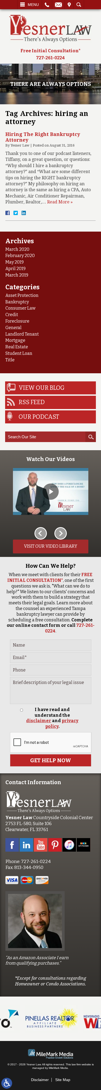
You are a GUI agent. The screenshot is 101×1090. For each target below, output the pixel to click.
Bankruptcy (17, 301)
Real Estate (16, 346)
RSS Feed (32, 402)
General (13, 327)
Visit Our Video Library (50, 546)
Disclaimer (40, 1080)
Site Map (62, 1080)
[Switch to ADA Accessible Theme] (6, 1083)
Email (58, 4)
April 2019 (15, 268)
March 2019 (16, 275)
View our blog (42, 387)
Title (10, 359)
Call (47, 4)
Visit (69, 4)
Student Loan (18, 353)
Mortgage (15, 340)
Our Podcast (39, 416)
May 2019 (14, 262)
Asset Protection (22, 295)
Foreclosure (17, 321)
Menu (33, 4)
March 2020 (17, 249)
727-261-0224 (50, 57)
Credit (11, 314)
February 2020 (20, 255)
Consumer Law (20, 308)
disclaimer (38, 720)
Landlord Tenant (22, 334)
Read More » (60, 202)
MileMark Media (58, 1067)
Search (79, 4)
